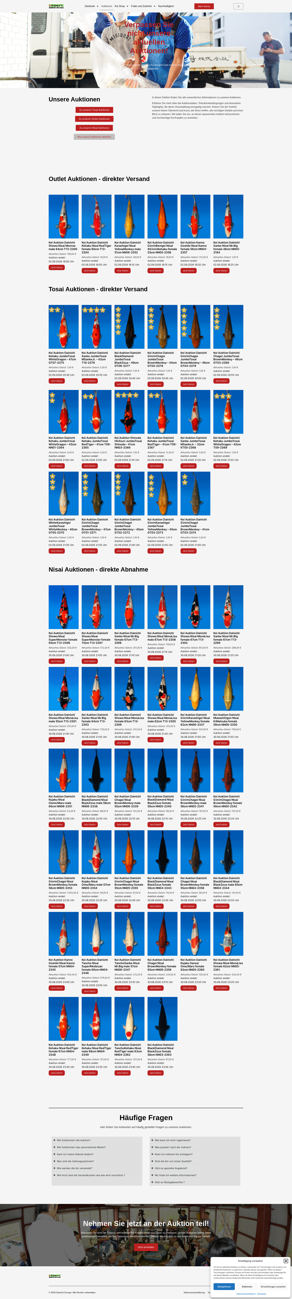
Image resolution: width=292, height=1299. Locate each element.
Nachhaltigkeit (166, 6)
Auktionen (106, 6)
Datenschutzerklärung (245, 1293)
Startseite (90, 6)
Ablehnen (247, 1286)
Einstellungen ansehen (273, 1286)
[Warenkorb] (238, 6)
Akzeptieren (224, 1286)
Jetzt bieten (57, 267)
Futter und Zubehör (141, 6)
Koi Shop (120, 6)
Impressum (261, 1293)
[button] (285, 1260)
